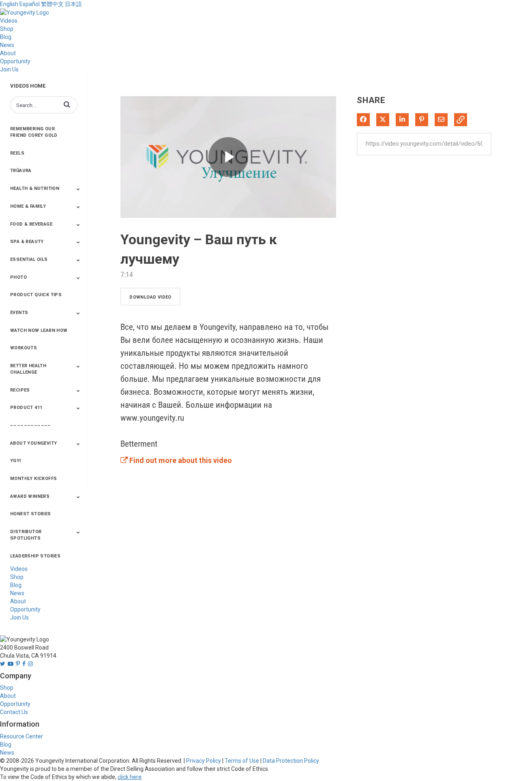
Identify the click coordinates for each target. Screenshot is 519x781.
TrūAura (21, 170)
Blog (5, 37)
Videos (8, 20)
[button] (67, 104)
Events (19, 312)
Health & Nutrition (34, 188)
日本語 (73, 4)
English (9, 4)
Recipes (20, 390)
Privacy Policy (203, 760)
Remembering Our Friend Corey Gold (34, 132)
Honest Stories (30, 513)
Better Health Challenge (28, 369)
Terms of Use (242, 760)
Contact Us (14, 712)
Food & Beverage (31, 224)
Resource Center (21, 736)
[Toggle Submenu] (78, 189)
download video (150, 297)
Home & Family (28, 206)
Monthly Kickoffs (33, 478)
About (8, 53)
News (7, 45)
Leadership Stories (35, 556)
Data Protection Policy (291, 760)
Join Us (9, 69)
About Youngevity (33, 443)
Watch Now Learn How (39, 330)
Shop (6, 29)
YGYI (15, 460)
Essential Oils (29, 259)
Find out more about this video (180, 460)
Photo (18, 277)
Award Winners (29, 496)
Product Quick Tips (36, 294)
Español (29, 4)
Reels (17, 153)
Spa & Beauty (27, 241)
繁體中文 (52, 4)
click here (130, 777)
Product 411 (26, 407)
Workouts (23, 348)
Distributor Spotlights (25, 535)
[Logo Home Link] (24, 12)
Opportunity (15, 61)
